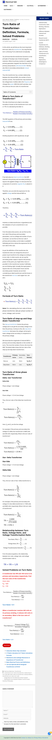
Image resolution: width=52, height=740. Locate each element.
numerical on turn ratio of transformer (14, 673)
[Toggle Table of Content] (29, 92)
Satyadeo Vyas (6, 39)
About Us (30, 737)
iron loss (14, 275)
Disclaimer (45, 737)
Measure (20, 5)
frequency (27, 82)
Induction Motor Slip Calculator (16, 651)
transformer (17, 49)
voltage (9, 193)
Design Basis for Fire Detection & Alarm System (16, 677)
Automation (42, 5)
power (12, 84)
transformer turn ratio (8, 676)
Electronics (7, 9)
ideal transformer (19, 177)
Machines (11, 19)
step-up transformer (11, 324)
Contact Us (24, 737)
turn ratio (16, 676)
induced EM (6, 121)
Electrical (30, 5)
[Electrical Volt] (4, 2)
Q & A (11, 5)
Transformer (16, 19)
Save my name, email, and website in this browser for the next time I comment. (16, 723)
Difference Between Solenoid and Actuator (44, 33)
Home (5, 5)
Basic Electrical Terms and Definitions (18, 662)
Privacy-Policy (37, 737)
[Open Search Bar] (47, 13)
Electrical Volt (11, 2)
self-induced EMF (21, 66)
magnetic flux (21, 184)
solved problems (28, 674)
